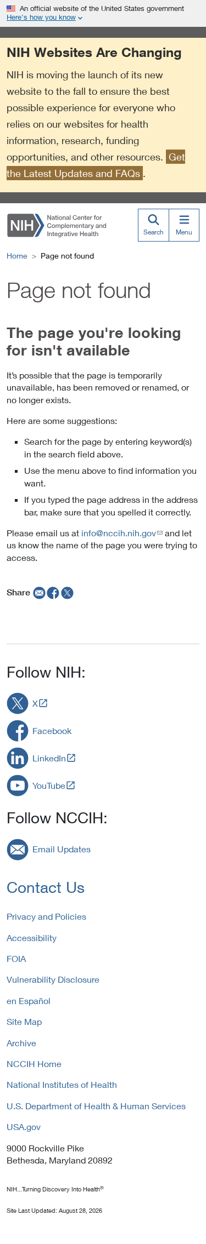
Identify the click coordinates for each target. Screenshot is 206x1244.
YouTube (48, 785)
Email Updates (61, 849)
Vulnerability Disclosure (53, 979)
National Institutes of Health (62, 1084)
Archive (21, 1042)
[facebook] (53, 592)
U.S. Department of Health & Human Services (96, 1105)
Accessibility (32, 937)
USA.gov (24, 1126)
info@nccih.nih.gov (118, 533)
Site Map (24, 1021)
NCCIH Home (34, 1063)
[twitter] (67, 592)
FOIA (16, 958)
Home (17, 255)
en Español (29, 1000)
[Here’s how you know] (103, 13)
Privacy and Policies (46, 916)
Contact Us (46, 887)
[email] (38, 592)
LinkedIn (49, 758)
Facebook (51, 730)
